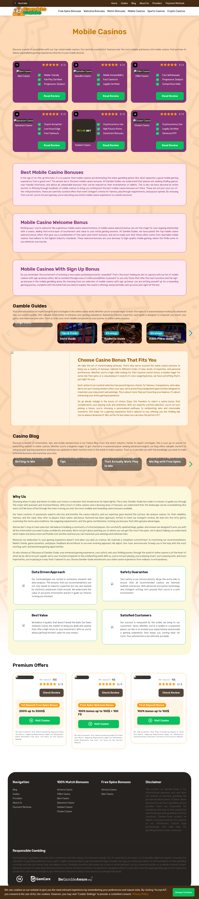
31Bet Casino (63, 794)
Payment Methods (175, 3)
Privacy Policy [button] (140, 894)
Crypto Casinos (176, 11)
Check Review (51, 692)
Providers (157, 3)
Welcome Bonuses (94, 11)
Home (114, 3)
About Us (144, 3)
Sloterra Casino (64, 789)
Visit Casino (42, 720)
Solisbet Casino (64, 807)
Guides (124, 3)
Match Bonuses (116, 11)
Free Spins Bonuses (69, 11)
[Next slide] (190, 333)
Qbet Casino (63, 798)
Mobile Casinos (136, 11)
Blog (134, 3)
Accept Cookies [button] (183, 892)
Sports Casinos (156, 11)
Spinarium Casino (65, 802)
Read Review (52, 96)
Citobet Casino (64, 811)
